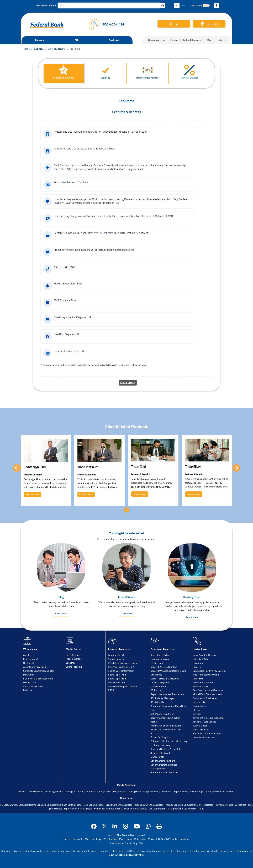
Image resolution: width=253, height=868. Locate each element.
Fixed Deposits (36, 791)
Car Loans (153, 791)
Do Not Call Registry (160, 737)
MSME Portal (157, 756)
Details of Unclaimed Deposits (208, 690)
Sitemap (197, 713)
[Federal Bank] (47, 25)
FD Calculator (7, 804)
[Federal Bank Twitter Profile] (104, 826)
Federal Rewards (192, 40)
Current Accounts (94, 791)
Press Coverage (74, 658)
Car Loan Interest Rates (161, 808)
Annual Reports (116, 659)
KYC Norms (156, 674)
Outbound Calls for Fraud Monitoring (168, 741)
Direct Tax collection (160, 655)
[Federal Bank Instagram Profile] (125, 826)
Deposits (22, 791)
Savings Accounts (74, 791)
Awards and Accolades (34, 666)
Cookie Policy (199, 706)
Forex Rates (56, 808)
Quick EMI (198, 678)
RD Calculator (22, 804)
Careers (174, 40)
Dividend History (116, 682)
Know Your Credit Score (204, 655)
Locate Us (221, 40)
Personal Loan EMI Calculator (148, 804)
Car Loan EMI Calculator (70, 804)
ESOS (111, 690)
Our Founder (29, 662)
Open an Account (157, 40)
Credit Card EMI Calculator (119, 804)
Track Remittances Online (206, 674)
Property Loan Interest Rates (77, 808)
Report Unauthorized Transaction (167, 694)
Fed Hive (27, 690)
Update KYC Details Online (163, 666)
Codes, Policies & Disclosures (165, 678)
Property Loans (180, 791)
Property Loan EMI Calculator (179, 804)
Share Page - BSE (117, 678)
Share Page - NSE (117, 674)
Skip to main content (46, 5)
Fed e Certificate (201, 729)
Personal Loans (126, 791)
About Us (27, 655)
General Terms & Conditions (164, 772)
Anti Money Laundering (162, 713)
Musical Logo (29, 682)
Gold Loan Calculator (94, 804)
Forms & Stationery (203, 682)
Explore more (32, 494)
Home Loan (141, 791)
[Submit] (162, 5)
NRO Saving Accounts (224, 791)
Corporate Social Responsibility (38, 670)
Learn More (61, 613)
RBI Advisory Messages (162, 698)
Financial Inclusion (159, 659)
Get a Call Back (127, 382)
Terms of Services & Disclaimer (208, 717)
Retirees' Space (200, 686)
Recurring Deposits (54, 791)
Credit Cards (110, 791)
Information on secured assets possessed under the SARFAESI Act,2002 (166, 729)
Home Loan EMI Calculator (43, 804)
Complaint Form (158, 686)
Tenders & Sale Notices (204, 721)
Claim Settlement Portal (205, 737)
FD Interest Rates (204, 804)
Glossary (197, 709)
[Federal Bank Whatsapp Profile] (148, 826)
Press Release (73, 655)
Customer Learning (160, 745)
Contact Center (158, 662)
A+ (183, 5)
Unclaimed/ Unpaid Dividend (122, 686)
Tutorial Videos (200, 725)
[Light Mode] (206, 5)
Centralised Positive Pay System (209, 670)
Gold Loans (165, 791)
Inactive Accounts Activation (207, 733)
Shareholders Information (121, 670)
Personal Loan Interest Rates (189, 808)
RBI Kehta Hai (157, 702)
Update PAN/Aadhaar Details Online (168, 670)
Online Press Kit (74, 666)
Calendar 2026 (200, 659)
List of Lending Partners (162, 760)
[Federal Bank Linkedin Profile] (115, 826)
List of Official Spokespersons (38, 678)
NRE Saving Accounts (201, 791)
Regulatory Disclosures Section (123, 662)
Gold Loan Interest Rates (134, 808)
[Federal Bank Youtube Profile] (137, 826)
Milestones (29, 674)
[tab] (64, 73)
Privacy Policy (200, 702)
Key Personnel (30, 659)
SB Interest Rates (244, 804)
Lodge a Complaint (159, 682)
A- (170, 5)
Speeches (71, 662)
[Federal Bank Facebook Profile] (93, 826)
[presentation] (17, 468)
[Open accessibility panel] (216, 5)
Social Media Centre (33, 686)
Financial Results (116, 655)
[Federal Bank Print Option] (159, 826)
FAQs (208, 40)
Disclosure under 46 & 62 (121, 666)
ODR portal (155, 690)
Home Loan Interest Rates (107, 808)
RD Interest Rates (224, 804)
